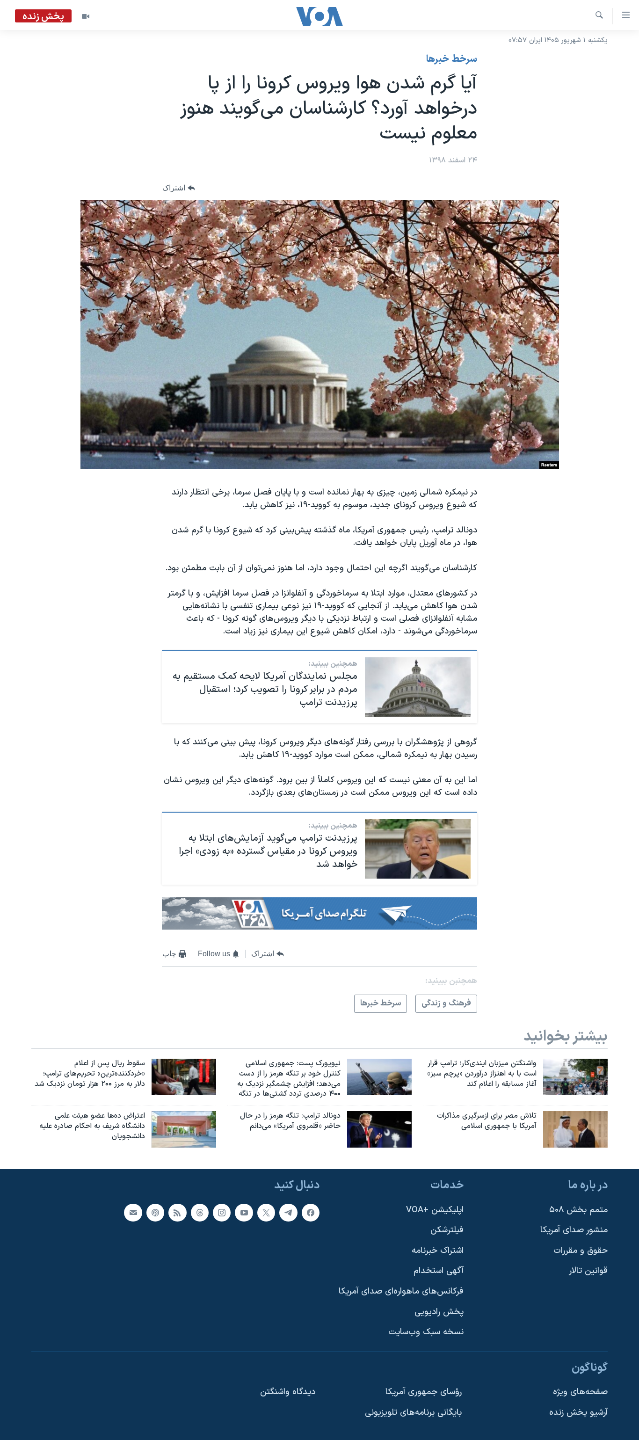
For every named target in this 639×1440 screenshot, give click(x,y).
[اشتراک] (133, 1212)
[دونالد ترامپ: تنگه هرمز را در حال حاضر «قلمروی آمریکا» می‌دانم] (379, 1129)
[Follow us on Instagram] (222, 1212)
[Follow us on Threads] (200, 1212)
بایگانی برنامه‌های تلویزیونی (413, 1412)
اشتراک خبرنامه (438, 1250)
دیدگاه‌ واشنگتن (287, 1392)
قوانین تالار (588, 1271)
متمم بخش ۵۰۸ (578, 1209)
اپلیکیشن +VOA (435, 1209)
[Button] (178, 188)
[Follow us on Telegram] (288, 1212)
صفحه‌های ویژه (580, 1392)
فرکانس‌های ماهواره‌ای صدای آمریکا (401, 1291)
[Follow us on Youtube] (244, 1212)
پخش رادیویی (439, 1312)
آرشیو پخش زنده (578, 1412)
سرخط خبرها (451, 59)
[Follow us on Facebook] (311, 1212)
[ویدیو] (86, 16)
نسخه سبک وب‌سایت (426, 1332)
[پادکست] (155, 1212)
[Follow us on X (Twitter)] (266, 1212)
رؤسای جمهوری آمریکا (423, 1392)
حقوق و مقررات (580, 1250)
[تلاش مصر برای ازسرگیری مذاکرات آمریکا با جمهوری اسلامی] (575, 1129)
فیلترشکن (447, 1230)
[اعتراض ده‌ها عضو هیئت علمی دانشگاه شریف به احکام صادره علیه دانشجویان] (184, 1129)
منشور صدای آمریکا (574, 1230)
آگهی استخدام (439, 1271)
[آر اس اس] (177, 1212)
